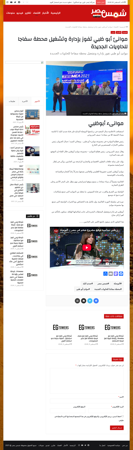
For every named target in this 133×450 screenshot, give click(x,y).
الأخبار (45, 13)
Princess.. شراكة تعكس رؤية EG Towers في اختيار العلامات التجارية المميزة (16, 277)
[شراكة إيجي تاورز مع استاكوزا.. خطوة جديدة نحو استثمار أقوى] (61, 327)
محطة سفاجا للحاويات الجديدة (107, 289)
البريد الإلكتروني (117, 407)
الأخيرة (25, 101)
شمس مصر (103, 283)
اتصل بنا (102, 445)
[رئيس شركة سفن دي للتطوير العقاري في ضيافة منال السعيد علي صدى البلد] (32, 188)
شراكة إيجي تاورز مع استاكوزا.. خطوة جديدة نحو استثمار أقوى (72, 2)
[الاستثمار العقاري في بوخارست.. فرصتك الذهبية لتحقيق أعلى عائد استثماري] (32, 256)
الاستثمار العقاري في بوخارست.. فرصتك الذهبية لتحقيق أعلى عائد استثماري (16, 258)
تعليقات (12, 101)
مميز (113, 32)
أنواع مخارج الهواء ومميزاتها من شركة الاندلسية (16, 115)
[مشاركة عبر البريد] (83, 300)
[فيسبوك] (96, 300)
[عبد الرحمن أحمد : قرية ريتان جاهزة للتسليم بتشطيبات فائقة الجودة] (32, 151)
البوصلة (117, 283)
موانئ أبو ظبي (82, 289)
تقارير (28, 13)
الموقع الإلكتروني (79, 407)
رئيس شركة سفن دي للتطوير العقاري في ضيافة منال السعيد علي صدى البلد (16, 191)
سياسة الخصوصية (113, 445)
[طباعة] (77, 300)
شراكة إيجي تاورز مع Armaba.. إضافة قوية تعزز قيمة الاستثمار (114, 338)
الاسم (121, 397)
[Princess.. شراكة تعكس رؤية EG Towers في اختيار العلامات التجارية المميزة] (32, 275)
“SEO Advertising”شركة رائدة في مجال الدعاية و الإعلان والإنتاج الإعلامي (16, 171)
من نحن (125, 445)
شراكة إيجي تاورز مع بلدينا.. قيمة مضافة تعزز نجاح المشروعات (87, 338)
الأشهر (37, 101)
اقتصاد (36, 13)
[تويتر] (89, 300)
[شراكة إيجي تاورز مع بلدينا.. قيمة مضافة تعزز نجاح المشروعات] (87, 327)
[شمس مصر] (109, 13)
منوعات (10, 13)
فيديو (19, 13)
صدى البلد (87, 283)
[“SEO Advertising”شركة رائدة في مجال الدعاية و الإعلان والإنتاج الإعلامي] (32, 170)
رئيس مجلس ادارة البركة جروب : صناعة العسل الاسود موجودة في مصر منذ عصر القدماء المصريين (16, 133)
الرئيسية (55, 13)
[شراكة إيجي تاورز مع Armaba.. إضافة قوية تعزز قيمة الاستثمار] (113, 327)
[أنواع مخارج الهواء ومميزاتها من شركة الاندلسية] (32, 114)
